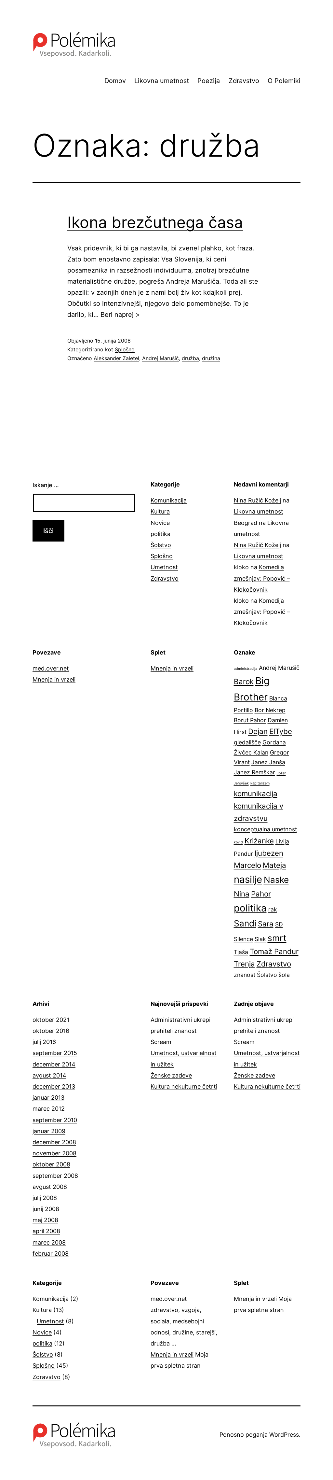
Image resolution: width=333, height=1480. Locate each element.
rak (272, 909)
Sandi (245, 923)
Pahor (261, 893)
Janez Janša (268, 762)
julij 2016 (44, 1041)
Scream (161, 1041)
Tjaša (241, 952)
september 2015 (55, 1053)
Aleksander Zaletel (116, 358)
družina (211, 358)
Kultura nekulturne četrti (184, 1086)
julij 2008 (45, 1197)
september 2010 (55, 1120)
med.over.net (51, 668)
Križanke (259, 840)
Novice (160, 522)
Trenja (244, 963)
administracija (245, 669)
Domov (115, 81)
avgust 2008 (50, 1186)
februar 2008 (51, 1253)
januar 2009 (49, 1131)
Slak (260, 939)
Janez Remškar (254, 772)
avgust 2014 (49, 1075)
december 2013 (54, 1086)
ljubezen (269, 853)
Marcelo (247, 865)
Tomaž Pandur (274, 951)
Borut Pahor (250, 720)
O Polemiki (284, 81)
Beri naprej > (120, 314)
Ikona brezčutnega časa (155, 222)
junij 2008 (46, 1208)
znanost (244, 974)
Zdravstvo (244, 81)
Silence (243, 939)
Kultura (160, 511)
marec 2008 (49, 1242)
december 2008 (54, 1142)
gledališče (247, 742)
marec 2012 (49, 1108)
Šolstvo (161, 545)
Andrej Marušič (160, 358)
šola (284, 974)
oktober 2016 (51, 1030)
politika (160, 533)
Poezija (208, 81)
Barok (244, 681)
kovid (238, 842)
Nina (241, 893)
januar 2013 (48, 1097)
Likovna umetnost (161, 81)
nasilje (248, 879)
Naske (276, 880)
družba (190, 358)
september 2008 (55, 1175)
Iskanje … (46, 485)
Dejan (258, 731)
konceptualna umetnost (265, 829)
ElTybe (280, 731)
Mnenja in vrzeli (54, 679)
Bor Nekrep (270, 710)
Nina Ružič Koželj (257, 500)
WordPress (284, 1434)
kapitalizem (260, 783)
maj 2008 (45, 1220)
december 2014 (54, 1064)
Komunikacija (169, 500)
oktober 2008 (51, 1164)
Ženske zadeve (171, 1075)
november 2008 (54, 1153)
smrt (277, 938)
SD (279, 924)
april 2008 (46, 1231)
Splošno (125, 349)
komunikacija (255, 793)
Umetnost (164, 567)
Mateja (274, 865)
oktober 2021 (51, 1019)
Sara (265, 923)
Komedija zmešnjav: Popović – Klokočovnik (262, 578)
